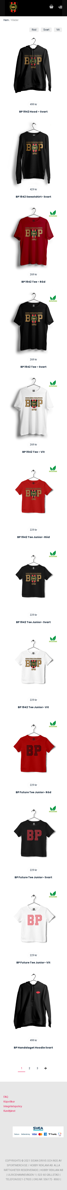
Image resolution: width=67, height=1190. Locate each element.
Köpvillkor (9, 1101)
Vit (58, 29)
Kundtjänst (9, 1110)
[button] (6, 1183)
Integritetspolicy (12, 1106)
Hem (6, 20)
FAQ (5, 1096)
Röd (34, 29)
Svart (46, 29)
